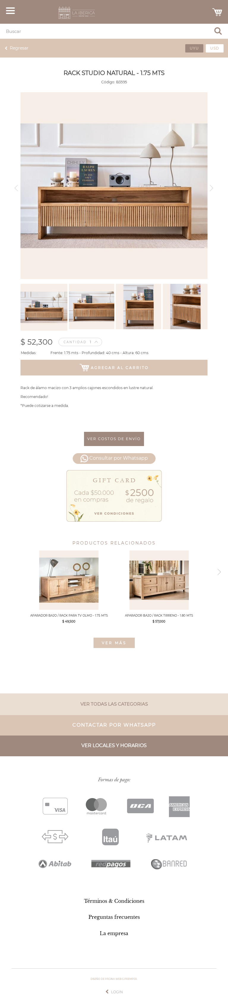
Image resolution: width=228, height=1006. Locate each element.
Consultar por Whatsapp (118, 458)
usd (214, 48)
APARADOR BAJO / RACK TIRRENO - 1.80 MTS (159, 615)
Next (213, 186)
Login (117, 992)
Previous (15, 186)
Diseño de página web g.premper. (114, 979)
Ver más (114, 643)
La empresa (114, 933)
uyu (194, 48)
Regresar (19, 48)
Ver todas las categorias (114, 704)
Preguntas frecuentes (114, 917)
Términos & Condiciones (114, 901)
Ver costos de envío (114, 439)
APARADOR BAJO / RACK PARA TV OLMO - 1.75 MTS (69, 615)
